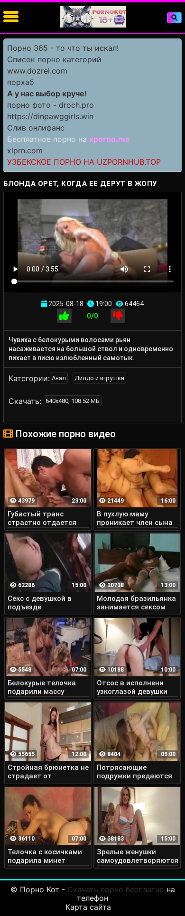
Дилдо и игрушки (99, 378)
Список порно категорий (54, 59)
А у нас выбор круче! (47, 93)
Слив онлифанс (36, 127)
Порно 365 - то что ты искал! (63, 48)
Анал (59, 378)
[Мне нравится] (64, 315)
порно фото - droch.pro (50, 105)
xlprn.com (25, 150)
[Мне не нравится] (118, 315)
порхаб (20, 82)
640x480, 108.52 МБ (73, 400)
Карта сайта (88, 907)
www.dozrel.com (37, 70)
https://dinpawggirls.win (50, 116)
